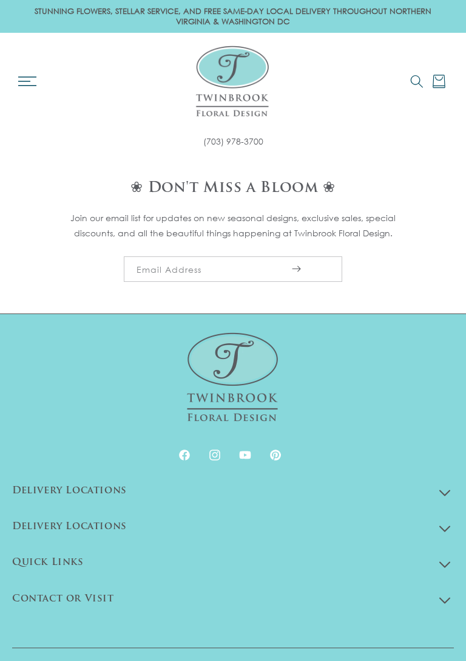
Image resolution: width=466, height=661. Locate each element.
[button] (27, 81)
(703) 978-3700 (233, 141)
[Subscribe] (296, 269)
